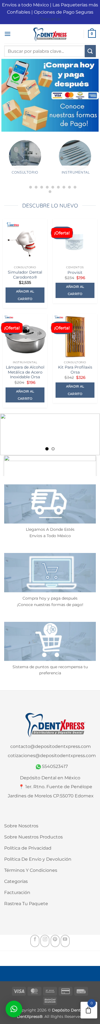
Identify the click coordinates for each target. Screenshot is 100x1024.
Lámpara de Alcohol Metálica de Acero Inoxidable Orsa (25, 372)
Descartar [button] (50, 19)
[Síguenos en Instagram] (44, 941)
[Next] (94, 167)
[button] (7, 34)
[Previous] (5, 167)
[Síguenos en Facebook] (34, 941)
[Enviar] (90, 51)
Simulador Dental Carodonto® (25, 274)
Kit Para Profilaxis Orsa (75, 369)
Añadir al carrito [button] (25, 295)
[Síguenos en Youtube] (65, 941)
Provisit (75, 272)
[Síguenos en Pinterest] (55, 941)
